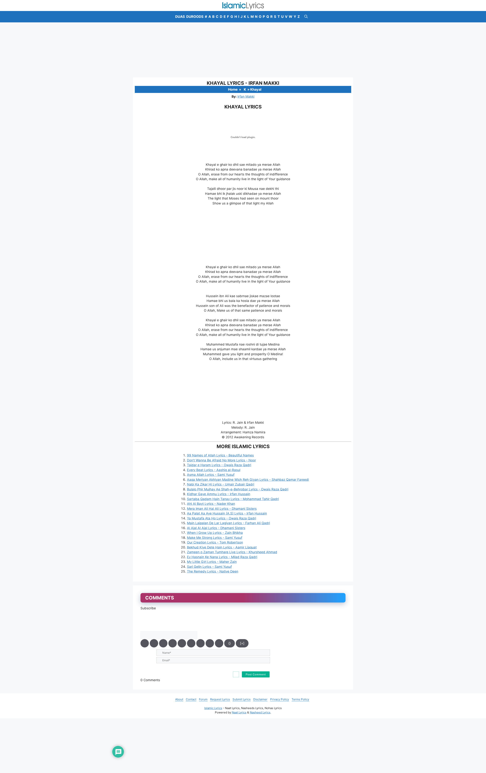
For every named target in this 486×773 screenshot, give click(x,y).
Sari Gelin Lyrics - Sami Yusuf (209, 567)
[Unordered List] (191, 643)
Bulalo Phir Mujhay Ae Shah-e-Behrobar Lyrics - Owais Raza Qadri (237, 489)
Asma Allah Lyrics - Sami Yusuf (210, 475)
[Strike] (172, 643)
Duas (180, 17)
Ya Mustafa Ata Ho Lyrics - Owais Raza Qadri (221, 518)
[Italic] (154, 643)
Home (233, 89)
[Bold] (144, 643)
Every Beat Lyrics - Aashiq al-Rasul (213, 470)
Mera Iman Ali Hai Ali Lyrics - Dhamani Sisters (222, 509)
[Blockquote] (200, 643)
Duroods (195, 17)
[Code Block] (210, 643)
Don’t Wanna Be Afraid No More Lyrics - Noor (221, 460)
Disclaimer (260, 699)
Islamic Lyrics (213, 708)
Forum (203, 699)
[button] (306, 16)
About (179, 699)
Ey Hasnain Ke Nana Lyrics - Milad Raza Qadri (222, 557)
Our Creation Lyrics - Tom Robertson (215, 542)
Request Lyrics (220, 699)
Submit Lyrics (242, 699)
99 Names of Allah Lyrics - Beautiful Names (220, 455)
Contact (191, 699)
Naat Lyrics (239, 712)
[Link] (219, 643)
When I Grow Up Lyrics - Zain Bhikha (215, 533)
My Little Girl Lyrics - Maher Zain (212, 562)
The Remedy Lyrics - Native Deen (212, 571)
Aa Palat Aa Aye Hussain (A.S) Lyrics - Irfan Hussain (227, 513)
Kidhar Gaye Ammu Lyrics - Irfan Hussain (218, 494)
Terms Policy (300, 699)
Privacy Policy (279, 699)
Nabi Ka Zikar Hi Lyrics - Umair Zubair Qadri (220, 484)
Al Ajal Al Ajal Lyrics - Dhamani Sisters (216, 528)
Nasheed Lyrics (260, 712)
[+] (242, 643)
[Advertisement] (243, 49)
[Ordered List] (182, 643)
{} (229, 643)
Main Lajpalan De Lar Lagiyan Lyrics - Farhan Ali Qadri (228, 523)
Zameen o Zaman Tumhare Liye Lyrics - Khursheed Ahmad (232, 552)
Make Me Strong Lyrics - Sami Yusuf (214, 538)
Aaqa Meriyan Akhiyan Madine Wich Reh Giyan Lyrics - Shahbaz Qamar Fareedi (248, 480)
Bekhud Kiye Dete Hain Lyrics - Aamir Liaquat (222, 547)
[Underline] (163, 643)
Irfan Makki (245, 96)
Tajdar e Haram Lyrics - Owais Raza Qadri (219, 465)
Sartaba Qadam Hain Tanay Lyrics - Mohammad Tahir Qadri (233, 499)
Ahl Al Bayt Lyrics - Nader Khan (211, 504)
